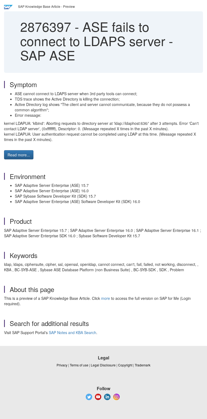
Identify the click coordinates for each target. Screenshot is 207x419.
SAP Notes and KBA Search (72, 332)
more (105, 298)
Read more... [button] (19, 154)
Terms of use (79, 365)
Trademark (142, 365)
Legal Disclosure (103, 365)
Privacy (62, 365)
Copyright (125, 365)
